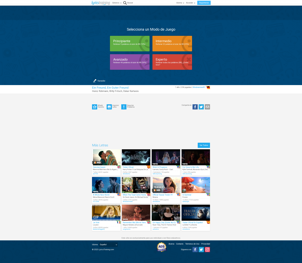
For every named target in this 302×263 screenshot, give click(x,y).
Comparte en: (187, 105)
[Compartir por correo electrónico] (207, 106)
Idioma (179, 3)
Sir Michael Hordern (142, 197)
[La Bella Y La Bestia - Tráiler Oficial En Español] (196, 213)
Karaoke (101, 81)
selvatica (156, 229)
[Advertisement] (151, 13)
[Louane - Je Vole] (106, 213)
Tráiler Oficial (128, 167)
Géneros (115, 3)
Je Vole (96, 222)
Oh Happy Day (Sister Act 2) (164, 222)
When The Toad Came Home (134, 195)
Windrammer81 (199, 87)
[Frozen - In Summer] (196, 185)
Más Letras (100, 145)
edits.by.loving (157, 174)
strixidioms (126, 174)
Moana (155, 197)
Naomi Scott (109, 197)
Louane (96, 225)
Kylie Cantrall (187, 169)
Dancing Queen (99, 167)
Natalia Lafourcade (135, 225)
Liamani (156, 169)
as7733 (95, 174)
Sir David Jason (128, 197)
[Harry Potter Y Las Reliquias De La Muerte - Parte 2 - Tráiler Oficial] (136, 157)
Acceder (189, 3)
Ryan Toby (156, 225)
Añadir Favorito (101, 106)
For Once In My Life (190, 167)
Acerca (171, 244)
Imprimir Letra (116, 106)
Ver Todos (204, 145)
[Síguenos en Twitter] (201, 249)
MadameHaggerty (99, 229)
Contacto (179, 244)
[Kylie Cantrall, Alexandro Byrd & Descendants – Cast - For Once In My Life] (196, 157)
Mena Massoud (98, 197)
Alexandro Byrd (198, 169)
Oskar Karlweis (131, 91)
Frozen (185, 197)
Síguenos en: (186, 249)
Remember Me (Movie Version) (136, 222)
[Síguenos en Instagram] (207, 249)
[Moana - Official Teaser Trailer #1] (166, 185)
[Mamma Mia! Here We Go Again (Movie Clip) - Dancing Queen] (106, 157)
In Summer (186, 195)
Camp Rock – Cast (166, 169)
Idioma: (95, 244)
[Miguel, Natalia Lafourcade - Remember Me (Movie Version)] (136, 213)
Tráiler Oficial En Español (192, 222)
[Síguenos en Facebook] (195, 249)
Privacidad (205, 244)
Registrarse (204, 3)
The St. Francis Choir (168, 225)
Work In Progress (160, 167)
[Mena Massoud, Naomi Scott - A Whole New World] (106, 185)
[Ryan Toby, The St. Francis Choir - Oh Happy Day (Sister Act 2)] (166, 213)
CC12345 (96, 201)
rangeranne (126, 229)
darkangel (185, 201)
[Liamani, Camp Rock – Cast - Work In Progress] (166, 157)
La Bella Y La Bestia (189, 225)
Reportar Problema (130, 106)
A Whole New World (101, 195)
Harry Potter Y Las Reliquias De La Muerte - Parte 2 (141, 169)
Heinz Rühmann (100, 91)
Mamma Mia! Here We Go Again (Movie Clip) (109, 169)
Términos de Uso (192, 244)
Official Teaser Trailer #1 (163, 195)
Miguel (125, 225)
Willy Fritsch (115, 91)
